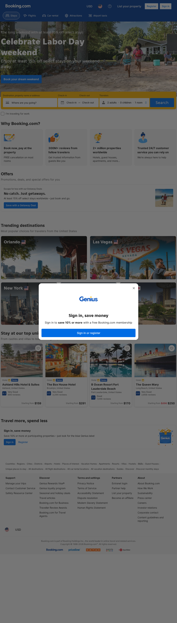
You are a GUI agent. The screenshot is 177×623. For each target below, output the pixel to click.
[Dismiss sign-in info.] (134, 288)
